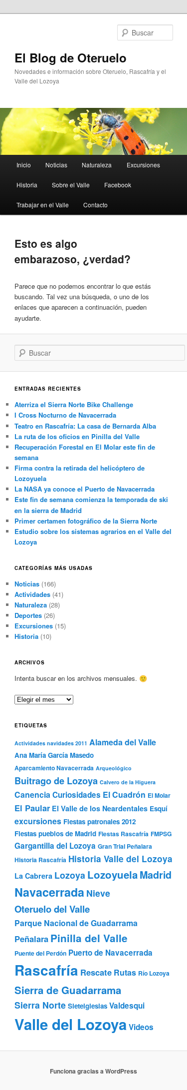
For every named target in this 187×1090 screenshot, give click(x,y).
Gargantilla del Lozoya (55, 845)
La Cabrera (33, 876)
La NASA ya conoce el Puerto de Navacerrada (84, 489)
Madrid (156, 875)
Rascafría (46, 970)
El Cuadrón (124, 794)
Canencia (32, 794)
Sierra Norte (40, 1005)
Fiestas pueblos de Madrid (55, 833)
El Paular (32, 808)
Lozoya (69, 875)
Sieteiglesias (87, 1006)
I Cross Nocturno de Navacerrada (65, 415)
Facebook (117, 184)
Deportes (28, 615)
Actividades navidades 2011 (50, 743)
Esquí (159, 808)
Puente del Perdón (40, 953)
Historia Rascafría (40, 859)
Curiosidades (76, 794)
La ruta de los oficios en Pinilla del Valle (77, 436)
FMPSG (161, 833)
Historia (26, 184)
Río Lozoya (154, 973)
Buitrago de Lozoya (56, 780)
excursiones (37, 821)
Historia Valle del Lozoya (120, 859)
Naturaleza (97, 164)
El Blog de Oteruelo (70, 57)
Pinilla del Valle (89, 938)
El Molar (159, 795)
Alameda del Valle (122, 742)
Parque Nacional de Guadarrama (76, 923)
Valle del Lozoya (70, 1024)
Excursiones (143, 164)
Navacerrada (49, 892)
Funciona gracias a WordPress (93, 1071)
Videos (141, 1027)
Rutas (125, 972)
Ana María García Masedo (54, 755)
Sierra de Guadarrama (67, 990)
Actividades (32, 594)
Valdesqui (127, 1005)
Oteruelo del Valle (52, 909)
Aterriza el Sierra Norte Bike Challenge (73, 404)
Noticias (56, 164)
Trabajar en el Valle (42, 204)
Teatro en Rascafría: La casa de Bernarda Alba (85, 426)
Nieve (98, 893)
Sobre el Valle (71, 184)
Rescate (96, 972)
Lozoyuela (112, 874)
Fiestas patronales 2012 (99, 821)
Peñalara (31, 939)
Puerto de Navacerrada (110, 952)
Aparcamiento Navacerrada (54, 767)
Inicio (23, 164)
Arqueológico (114, 768)
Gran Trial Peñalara (125, 846)
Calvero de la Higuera (128, 782)
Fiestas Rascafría (123, 833)
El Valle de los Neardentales (100, 808)
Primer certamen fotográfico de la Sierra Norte (85, 521)
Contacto (95, 204)
